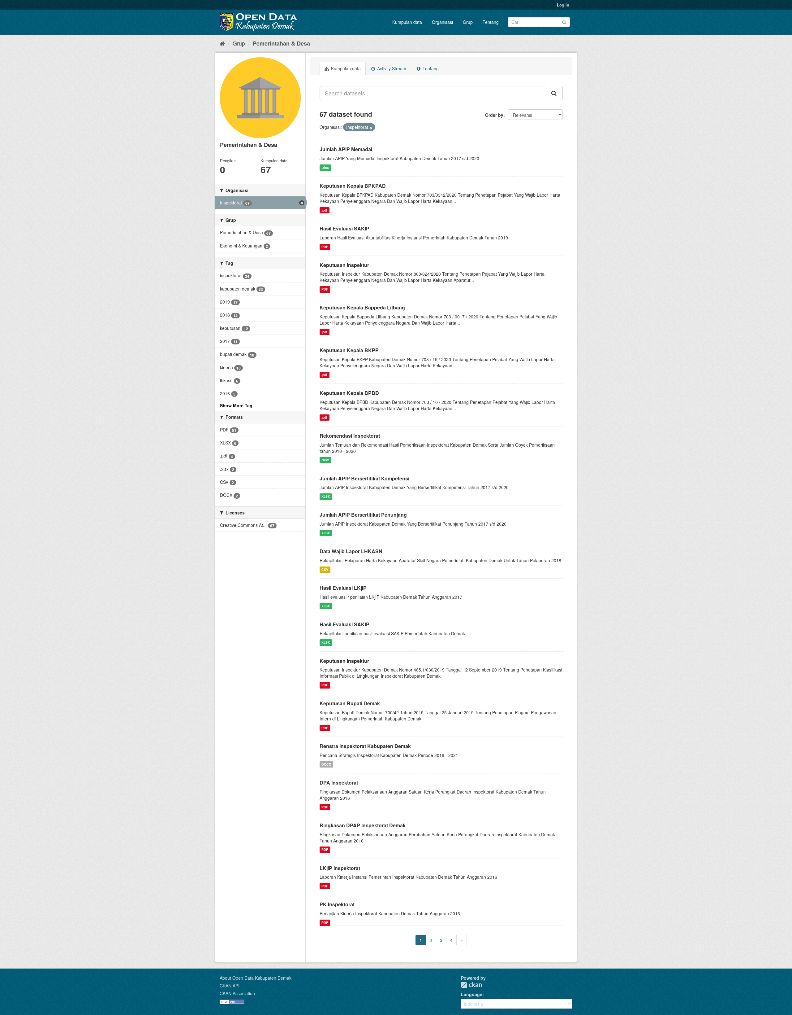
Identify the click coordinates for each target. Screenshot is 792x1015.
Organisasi (442, 22)
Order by (494, 115)
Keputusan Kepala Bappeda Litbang (362, 307)
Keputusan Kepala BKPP (349, 350)
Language (471, 994)
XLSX (325, 496)
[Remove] (370, 127)
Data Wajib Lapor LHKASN (351, 551)
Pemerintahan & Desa (281, 43)
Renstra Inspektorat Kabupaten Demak (365, 746)
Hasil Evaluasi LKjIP (343, 587)
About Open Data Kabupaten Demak (255, 978)
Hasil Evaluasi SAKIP (344, 228)
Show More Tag (236, 405)
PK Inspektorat (337, 904)
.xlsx (325, 167)
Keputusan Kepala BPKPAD (353, 185)
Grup (468, 22)
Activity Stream (391, 68)
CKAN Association (237, 993)
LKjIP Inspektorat (340, 868)
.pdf (324, 210)
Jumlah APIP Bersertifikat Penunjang (363, 514)
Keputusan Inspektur (344, 265)
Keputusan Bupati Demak (350, 703)
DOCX (326, 764)
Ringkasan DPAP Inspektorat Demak (363, 825)
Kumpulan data (407, 22)
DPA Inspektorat (339, 782)
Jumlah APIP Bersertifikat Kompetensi (364, 478)
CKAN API (229, 985)
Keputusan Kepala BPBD (349, 392)
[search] (554, 93)
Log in (563, 5)
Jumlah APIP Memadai (346, 149)
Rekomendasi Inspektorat (350, 435)
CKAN (471, 985)
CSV (324, 569)
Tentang (491, 22)
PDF (324, 246)
